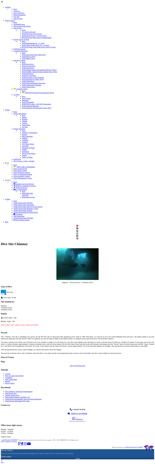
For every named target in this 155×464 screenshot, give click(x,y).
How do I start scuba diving (14, 376)
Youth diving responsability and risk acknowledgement (23, 399)
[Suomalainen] (77, 236)
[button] (77, 333)
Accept (77, 458)
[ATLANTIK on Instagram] (25, 444)
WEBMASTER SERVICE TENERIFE (134, 447)
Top (2, 462)
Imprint (7, 381)
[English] (77, 226)
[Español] (77, 231)
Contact (7, 374)
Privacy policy (6, 456)
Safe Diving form (11, 393)
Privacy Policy (10, 383)
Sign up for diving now (77, 366)
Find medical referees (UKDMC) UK (17, 397)
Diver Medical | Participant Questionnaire (19, 391)
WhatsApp (79, 419)
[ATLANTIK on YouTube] (29, 444)
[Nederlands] (77, 234)
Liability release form (12, 395)
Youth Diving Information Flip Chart (17, 401)
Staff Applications (11, 379)
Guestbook (8, 378)
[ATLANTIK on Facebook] (22, 444)
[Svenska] (77, 239)
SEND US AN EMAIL (78, 413)
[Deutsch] (77, 229)
